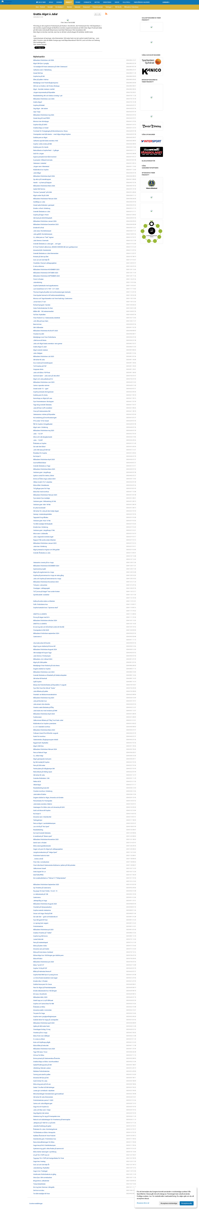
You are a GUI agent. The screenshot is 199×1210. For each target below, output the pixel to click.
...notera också (38, 859)
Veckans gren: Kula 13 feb (42, 521)
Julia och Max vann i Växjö (42, 1110)
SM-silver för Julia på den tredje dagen (46, 511)
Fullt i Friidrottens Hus (40, 604)
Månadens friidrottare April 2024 (44, 714)
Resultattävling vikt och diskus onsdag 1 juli (47, 95)
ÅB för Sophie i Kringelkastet (42, 424)
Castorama (37, 897)
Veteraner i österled (39, 163)
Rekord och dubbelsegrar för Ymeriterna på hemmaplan (51, 1119)
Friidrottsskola (38, 926)
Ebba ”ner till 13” (38, 965)
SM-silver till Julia (39, 360)
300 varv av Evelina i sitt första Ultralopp (46, 86)
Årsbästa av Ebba (39, 1007)
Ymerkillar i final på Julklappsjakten (45, 263)
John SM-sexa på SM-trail (41, 450)
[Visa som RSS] (106, 14)
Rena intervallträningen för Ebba (43, 1142)
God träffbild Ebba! (39, 463)
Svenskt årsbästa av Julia (41, 211)
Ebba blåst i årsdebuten (41, 485)
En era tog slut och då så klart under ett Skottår (48, 627)
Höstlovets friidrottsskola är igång (44, 1174)
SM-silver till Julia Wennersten (43, 1097)
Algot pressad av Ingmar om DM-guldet (46, 549)
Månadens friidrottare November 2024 (46, 582)
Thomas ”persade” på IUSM (42, 192)
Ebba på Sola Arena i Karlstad (43, 952)
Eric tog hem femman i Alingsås (43, 1187)
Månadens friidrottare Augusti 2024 (45, 649)
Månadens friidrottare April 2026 (44, 176)
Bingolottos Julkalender (41, 1181)
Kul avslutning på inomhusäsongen (45, 417)
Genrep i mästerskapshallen (42, 514)
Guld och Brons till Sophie (41, 810)
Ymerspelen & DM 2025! (41, 630)
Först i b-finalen (38, 279)
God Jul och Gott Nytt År (41, 260)
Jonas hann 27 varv (39, 302)
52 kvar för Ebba (38, 1055)
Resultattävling (38, 830)
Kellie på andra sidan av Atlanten (44, 601)
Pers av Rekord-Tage (40, 752)
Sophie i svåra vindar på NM (42, 144)
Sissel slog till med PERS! (41, 118)
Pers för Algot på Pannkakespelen (44, 987)
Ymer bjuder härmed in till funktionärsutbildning (49, 295)
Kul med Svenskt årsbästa (42, 833)
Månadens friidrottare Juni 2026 (43, 99)
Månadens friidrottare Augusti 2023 (45, 904)
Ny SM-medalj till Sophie (41, 762)
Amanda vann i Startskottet (42, 817)
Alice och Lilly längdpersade (42, 437)
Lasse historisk (38, 939)
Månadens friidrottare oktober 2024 (45, 620)
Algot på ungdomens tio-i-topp (43, 572)
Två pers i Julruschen (40, 585)
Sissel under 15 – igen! (40, 388)
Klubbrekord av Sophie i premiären (44, 723)
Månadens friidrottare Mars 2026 (44, 186)
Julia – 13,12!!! (38, 434)
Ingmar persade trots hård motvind (44, 157)
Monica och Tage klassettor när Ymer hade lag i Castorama (52, 298)
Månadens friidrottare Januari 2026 (44, 221)
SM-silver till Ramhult (40, 678)
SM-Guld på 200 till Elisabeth (42, 218)
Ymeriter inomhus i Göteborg (42, 791)
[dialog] (166, 1197)
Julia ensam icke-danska (41, 704)
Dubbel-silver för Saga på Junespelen (45, 1020)
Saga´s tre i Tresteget (40, 1171)
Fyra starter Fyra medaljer (41, 498)
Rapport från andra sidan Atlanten (44, 540)
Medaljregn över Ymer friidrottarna (44, 337)
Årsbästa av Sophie (39, 443)
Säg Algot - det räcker (40, 108)
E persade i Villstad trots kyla (42, 160)
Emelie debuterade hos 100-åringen (45, 991)
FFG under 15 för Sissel (41, 421)
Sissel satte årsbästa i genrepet (43, 205)
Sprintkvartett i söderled (41, 595)
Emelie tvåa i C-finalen (40, 981)
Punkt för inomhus (39, 736)
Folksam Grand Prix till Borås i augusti (45, 733)
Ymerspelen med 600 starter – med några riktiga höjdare (52, 134)
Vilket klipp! (37, 785)
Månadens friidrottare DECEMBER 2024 (46, 566)
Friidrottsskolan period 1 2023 (43, 1100)
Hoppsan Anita (38, 369)
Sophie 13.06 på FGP (40, 968)
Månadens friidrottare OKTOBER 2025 (45, 273)
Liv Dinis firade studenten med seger (45, 978)
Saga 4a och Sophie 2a (41, 1107)
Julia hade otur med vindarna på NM (45, 710)
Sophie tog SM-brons (40, 936)
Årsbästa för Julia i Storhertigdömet (45, 1129)
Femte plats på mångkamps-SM (44, 768)
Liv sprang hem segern (40, 923)
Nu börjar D (37, 456)
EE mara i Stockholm (40, 994)
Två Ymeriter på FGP (39, 366)
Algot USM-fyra (38, 746)
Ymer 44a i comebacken (41, 862)
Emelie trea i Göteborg (40, 527)
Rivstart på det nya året (40, 256)
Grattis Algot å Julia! (45, 14)
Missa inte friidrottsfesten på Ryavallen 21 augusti (49, 685)
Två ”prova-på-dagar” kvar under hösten (46, 591)
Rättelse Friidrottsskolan (41, 1071)
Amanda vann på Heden (41, 949)
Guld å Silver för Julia (40, 1081)
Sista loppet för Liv (39, 871)
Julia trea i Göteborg (40, 546)
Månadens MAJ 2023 (40, 997)
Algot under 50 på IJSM (41, 195)
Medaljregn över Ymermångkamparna (45, 83)
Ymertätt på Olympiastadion (42, 907)
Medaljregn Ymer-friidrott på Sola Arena (46, 665)
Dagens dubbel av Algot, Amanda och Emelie (48, 797)
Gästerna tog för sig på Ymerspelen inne (46, 1116)
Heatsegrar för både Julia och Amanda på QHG (49, 807)
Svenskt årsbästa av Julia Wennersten (45, 253)
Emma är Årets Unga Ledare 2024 (44, 479)
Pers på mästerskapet (40, 942)
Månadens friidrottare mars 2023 (44, 1049)
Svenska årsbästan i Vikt (41, 778)
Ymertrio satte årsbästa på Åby (43, 707)
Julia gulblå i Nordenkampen (42, 234)
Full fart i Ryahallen (39, 314)
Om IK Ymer (42, 2)
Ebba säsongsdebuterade (42, 846)
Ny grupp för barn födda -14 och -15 (45, 891)
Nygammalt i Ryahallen (40, 743)
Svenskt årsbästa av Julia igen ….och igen (47, 244)
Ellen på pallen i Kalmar (40, 79)
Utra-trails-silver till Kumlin (41, 643)
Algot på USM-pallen (40, 662)
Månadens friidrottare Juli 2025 (43, 356)
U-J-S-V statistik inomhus (41, 727)
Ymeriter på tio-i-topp (40, 1032)
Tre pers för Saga (39, 1013)
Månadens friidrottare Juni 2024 (43, 672)
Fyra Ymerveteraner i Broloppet (43, 401)
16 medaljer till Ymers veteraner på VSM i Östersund (50, 67)
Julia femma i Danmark (40, 240)
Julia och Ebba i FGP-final (41, 372)
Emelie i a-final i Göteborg (41, 208)
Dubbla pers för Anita (40, 395)
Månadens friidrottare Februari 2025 (45, 495)
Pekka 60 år (37, 781)
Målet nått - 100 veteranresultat (43, 311)
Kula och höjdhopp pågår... (42, 1042)
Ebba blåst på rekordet (40, 1045)
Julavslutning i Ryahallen (41, 1168)
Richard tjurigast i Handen (41, 305)
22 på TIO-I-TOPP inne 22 (41, 1155)
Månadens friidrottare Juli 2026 (43, 60)
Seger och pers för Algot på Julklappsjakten (48, 849)
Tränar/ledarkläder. (39, 1184)
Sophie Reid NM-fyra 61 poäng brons (45, 975)
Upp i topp (36, 112)
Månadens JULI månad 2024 (42, 659)
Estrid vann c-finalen (40, 843)
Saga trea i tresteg (39, 1161)
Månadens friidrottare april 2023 (43, 1023)
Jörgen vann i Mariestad (41, 166)
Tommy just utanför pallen (41, 1074)
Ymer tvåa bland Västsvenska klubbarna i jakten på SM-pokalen (54, 865)
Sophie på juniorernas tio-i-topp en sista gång (48, 575)
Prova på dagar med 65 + (41, 617)
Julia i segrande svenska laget (43, 537)
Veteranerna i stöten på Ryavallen (44, 414)
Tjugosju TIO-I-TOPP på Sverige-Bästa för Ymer (48, 1158)
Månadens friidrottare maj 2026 (43, 115)
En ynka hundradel (39, 508)
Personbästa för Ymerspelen (42, 801)
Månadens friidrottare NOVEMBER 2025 (46, 269)
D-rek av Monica (38, 266)
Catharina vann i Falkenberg (42, 70)
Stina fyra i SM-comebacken (42, 1177)
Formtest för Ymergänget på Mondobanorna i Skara (50, 131)
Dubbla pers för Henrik (40, 147)
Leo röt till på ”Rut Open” (41, 826)
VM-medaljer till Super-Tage (42, 653)
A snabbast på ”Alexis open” (42, 836)
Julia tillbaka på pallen (40, 691)
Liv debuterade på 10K (40, 894)
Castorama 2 (37, 636)
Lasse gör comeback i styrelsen (43, 1090)
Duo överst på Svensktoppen (43, 363)
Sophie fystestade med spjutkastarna (45, 285)
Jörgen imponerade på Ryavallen (44, 92)
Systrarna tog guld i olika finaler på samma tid (48, 1148)
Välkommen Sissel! (39, 868)
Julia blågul (37, 173)
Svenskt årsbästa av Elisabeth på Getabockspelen (50, 675)
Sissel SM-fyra (38, 73)
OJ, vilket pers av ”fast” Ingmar (43, 237)
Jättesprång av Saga (40, 900)
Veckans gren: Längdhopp (42, 472)
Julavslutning (37, 282)
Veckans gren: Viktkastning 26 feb (44, 501)
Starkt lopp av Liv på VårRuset (43, 1000)
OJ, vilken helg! (38, 756)
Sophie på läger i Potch (41, 215)
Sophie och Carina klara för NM (43, 1004)
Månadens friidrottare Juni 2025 (43, 382)
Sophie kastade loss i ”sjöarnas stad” (45, 607)
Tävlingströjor (37, 820)
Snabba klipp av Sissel (40, 128)
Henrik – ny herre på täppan (42, 182)
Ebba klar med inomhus (41, 492)
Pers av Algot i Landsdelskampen (44, 823)
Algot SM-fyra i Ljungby (41, 63)
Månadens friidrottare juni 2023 (43, 962)
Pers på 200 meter (39, 765)
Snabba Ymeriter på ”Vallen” (42, 933)
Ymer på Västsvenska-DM (41, 411)
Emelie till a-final (38, 227)
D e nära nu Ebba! (39, 1039)
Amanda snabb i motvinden (42, 1010)
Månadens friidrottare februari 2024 (45, 749)
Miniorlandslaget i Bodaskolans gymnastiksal (48, 1094)
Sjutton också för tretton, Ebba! (43, 475)
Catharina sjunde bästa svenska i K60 (45, 141)
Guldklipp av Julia (39, 202)
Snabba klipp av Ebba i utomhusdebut (46, 1061)
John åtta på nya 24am (40, 321)
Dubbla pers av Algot (40, 137)
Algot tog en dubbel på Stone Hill (44, 646)
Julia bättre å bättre (39, 794)
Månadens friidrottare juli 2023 (43, 929)
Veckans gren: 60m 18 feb (42, 504)
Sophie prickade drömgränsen (43, 392)
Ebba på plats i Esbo (40, 946)
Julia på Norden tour (40, 701)
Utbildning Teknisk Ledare (42, 1068)
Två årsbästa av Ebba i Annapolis (44, 1132)
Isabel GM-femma (39, 189)
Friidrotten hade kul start (41, 855)
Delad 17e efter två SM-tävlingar (43, 1087)
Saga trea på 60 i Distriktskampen (44, 1145)
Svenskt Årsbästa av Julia (41, 553)
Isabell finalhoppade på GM (42, 1065)
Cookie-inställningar (35, 1203)
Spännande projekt (39, 569)
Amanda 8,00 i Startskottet (42, 250)
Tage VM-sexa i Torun (40, 1052)
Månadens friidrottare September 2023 (46, 884)
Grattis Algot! (37, 102)
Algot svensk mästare (40, 350)
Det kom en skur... (39, 1190)
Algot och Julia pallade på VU (43, 379)
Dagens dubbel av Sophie (41, 669)
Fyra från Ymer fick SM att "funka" (44, 688)
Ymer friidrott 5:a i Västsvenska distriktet (46, 318)
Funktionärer (37, 717)
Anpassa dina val (143, 1203)
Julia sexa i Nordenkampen (42, 231)
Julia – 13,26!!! (38, 440)
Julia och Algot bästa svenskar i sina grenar (47, 343)
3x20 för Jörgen (38, 153)
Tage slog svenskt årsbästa (42, 405)
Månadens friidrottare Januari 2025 (44, 543)
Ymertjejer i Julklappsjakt (41, 588)
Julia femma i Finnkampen (42, 656)
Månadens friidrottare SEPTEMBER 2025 (46, 276)
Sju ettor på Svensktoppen (42, 179)
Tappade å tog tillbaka (40, 517)
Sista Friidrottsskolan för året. (43, 308)
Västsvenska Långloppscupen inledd (45, 739)
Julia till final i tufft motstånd (42, 408)
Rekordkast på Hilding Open (42, 772)
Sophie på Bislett (39, 105)
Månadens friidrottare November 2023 (46, 839)
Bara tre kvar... (37, 324)
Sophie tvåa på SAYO (40, 124)
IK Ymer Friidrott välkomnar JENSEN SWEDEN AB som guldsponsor (55, 247)
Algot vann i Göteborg (40, 427)
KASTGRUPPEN (38, 875)
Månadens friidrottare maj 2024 (43, 698)
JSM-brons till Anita (39, 340)
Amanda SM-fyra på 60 (40, 1078)
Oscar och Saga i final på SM (42, 913)
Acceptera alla (186, 1203)
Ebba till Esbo (37, 958)
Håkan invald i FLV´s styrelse (42, 482)
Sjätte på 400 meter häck (41, 1026)
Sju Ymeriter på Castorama (42, 888)
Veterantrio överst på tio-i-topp (43, 562)
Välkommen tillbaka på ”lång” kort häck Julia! (48, 720)
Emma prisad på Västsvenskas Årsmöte (46, 1058)
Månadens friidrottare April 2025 (44, 459)
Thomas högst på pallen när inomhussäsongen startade (51, 292)
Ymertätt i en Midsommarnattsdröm (45, 694)
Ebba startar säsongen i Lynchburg (44, 1152)
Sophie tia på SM (39, 76)
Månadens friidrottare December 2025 (46, 224)
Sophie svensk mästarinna (42, 910)
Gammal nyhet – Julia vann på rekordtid (46, 376)
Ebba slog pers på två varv (42, 1084)
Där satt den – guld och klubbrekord (45, 917)
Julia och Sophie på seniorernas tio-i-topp (47, 578)
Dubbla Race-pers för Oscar (42, 984)
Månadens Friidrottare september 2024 (46, 633)
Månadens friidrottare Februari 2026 (45, 199)
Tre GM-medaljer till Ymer (41, 1193)
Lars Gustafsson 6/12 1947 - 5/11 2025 (46, 289)
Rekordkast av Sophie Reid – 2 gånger (46, 150)
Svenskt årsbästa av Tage (41, 466)
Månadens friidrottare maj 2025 (43, 430)
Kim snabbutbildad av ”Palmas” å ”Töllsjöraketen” (49, 878)
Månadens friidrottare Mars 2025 (44, 469)
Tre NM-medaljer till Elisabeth (43, 524)
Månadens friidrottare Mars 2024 (44, 730)
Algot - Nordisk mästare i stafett (44, 89)
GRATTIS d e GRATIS (40, 614)
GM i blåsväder (38, 327)
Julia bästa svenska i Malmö (42, 804)
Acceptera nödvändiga (169, 1203)
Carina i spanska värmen (41, 385)
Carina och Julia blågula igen (42, 1103)
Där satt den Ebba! (39, 446)
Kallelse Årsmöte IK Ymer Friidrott (44, 1136)
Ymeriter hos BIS (38, 334)
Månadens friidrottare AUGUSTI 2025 (45, 331)
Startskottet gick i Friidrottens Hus (44, 1139)
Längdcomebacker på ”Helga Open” (45, 852)
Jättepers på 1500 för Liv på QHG (44, 1123)
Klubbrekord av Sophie (40, 170)
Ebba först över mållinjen (41, 1036)
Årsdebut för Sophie (40, 453)
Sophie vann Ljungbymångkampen (44, 1016)
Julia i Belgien (37, 353)
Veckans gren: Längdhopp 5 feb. (44, 530)
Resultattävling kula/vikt (41, 788)
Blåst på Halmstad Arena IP (42, 971)
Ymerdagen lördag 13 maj (41, 1029)
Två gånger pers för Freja (41, 488)
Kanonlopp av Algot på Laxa (42, 398)
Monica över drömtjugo (41, 121)
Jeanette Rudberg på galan (42, 1126)
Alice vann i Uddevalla (40, 533)
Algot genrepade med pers (42, 759)
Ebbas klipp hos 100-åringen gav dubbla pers (48, 955)
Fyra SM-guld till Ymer (40, 920)
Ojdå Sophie (37, 682)
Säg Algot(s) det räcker (41, 1113)
